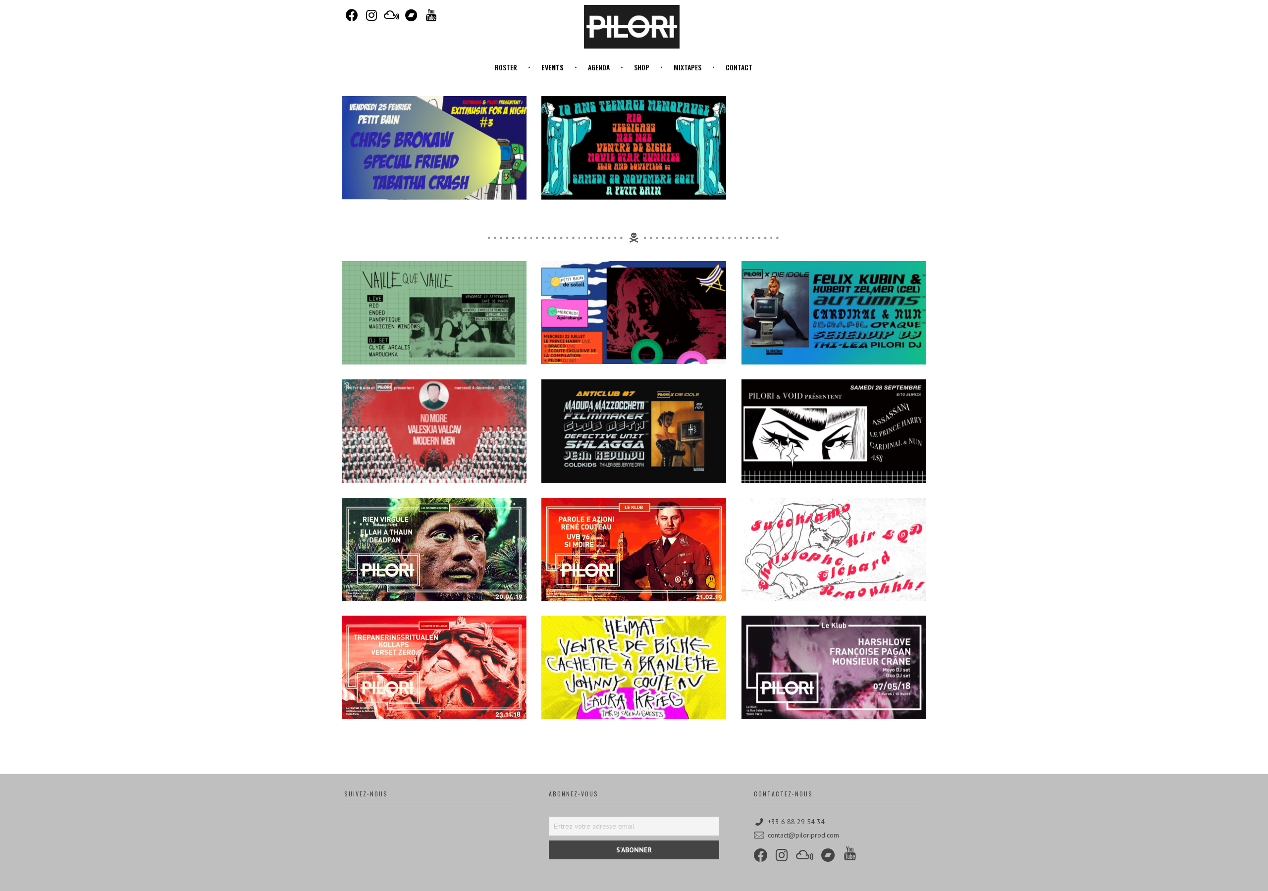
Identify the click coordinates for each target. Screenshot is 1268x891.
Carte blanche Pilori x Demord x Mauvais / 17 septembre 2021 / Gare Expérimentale (434, 331)
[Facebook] (352, 15)
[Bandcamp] (411, 15)
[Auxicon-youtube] (431, 15)
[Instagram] (371, 15)
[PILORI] (631, 27)
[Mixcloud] (391, 15)
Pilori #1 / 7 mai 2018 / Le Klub (834, 685)
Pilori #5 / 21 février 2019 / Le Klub (634, 567)
